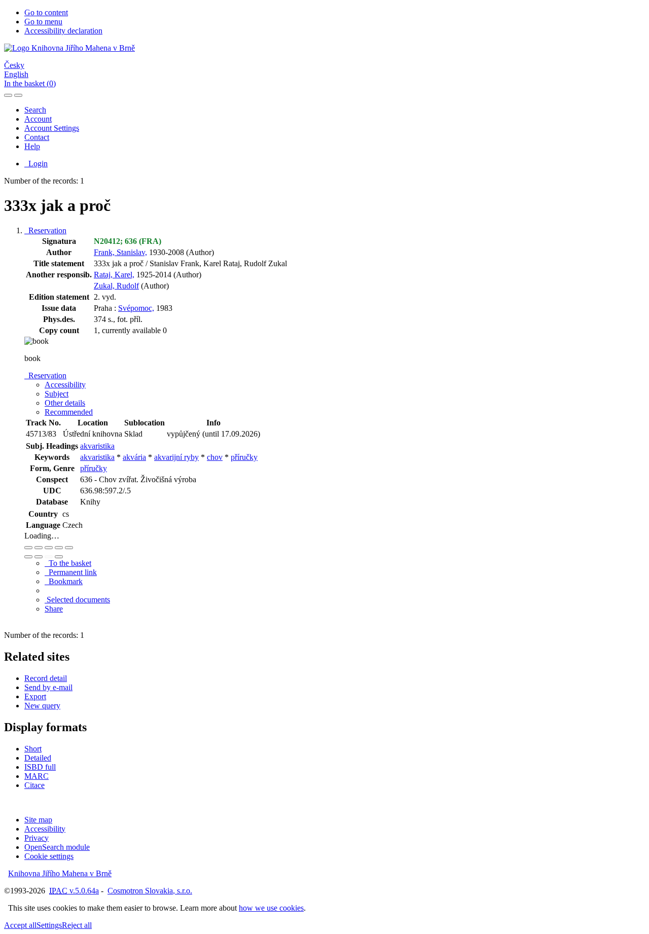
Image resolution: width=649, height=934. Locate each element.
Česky (14, 65)
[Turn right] (38, 556)
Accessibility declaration (63, 30)
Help (32, 146)
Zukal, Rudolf (116, 285)
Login (36, 163)
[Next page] (59, 556)
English (16, 74)
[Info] (69, 547)
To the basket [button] (68, 563)
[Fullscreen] (59, 547)
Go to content (46, 12)
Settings (49, 925)
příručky (244, 457)
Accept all (20, 925)
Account (38, 119)
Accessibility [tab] (65, 384)
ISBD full (40, 767)
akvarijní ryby (176, 457)
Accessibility (44, 828)
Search (35, 109)
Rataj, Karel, (114, 274)
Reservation (45, 230)
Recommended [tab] (69, 412)
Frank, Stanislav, (120, 252)
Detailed (37, 757)
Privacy (36, 838)
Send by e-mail (48, 687)
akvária (134, 457)
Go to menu (43, 21)
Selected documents (77, 599)
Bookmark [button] (64, 581)
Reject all (77, 925)
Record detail (45, 678)
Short (33, 748)
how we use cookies (271, 908)
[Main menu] (18, 95)
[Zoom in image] (28, 547)
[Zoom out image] (38, 547)
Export (35, 696)
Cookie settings (49, 856)
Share (54, 608)
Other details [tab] (65, 403)
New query (42, 705)
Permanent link (71, 572)
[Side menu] (8, 95)
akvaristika (97, 446)
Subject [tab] (56, 393)
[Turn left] (28, 556)
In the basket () (30, 83)
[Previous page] (49, 556)
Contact (36, 137)
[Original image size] (49, 547)
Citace (34, 785)
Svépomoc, (136, 308)
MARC (36, 776)
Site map (38, 819)
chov (215, 457)
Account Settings (51, 128)
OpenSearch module (57, 847)
